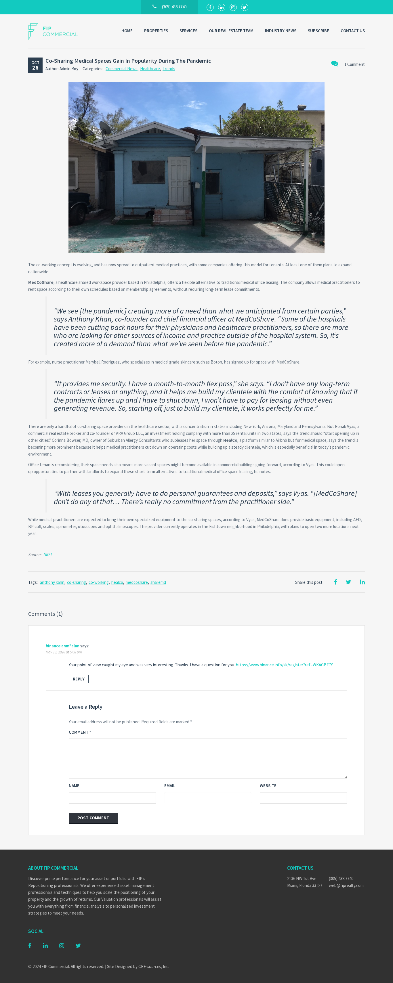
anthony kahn (52, 582)
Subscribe (318, 30)
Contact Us (353, 30)
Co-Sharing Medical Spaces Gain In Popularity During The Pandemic (128, 60)
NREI (47, 554)
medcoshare (137, 582)
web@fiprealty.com (346, 885)
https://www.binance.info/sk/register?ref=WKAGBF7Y (284, 665)
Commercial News (122, 68)
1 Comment (354, 64)
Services (188, 30)
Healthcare (150, 68)
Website (268, 785)
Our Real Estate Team (231, 30)
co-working (99, 582)
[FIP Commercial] (57, 31)
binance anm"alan (62, 646)
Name (74, 785)
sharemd (158, 582)
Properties (156, 30)
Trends (169, 68)
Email (169, 785)
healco (117, 582)
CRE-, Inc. (153, 966)
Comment (80, 732)
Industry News (280, 30)
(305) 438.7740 (341, 878)
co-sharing (76, 582)
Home (127, 30)
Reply (79, 679)
